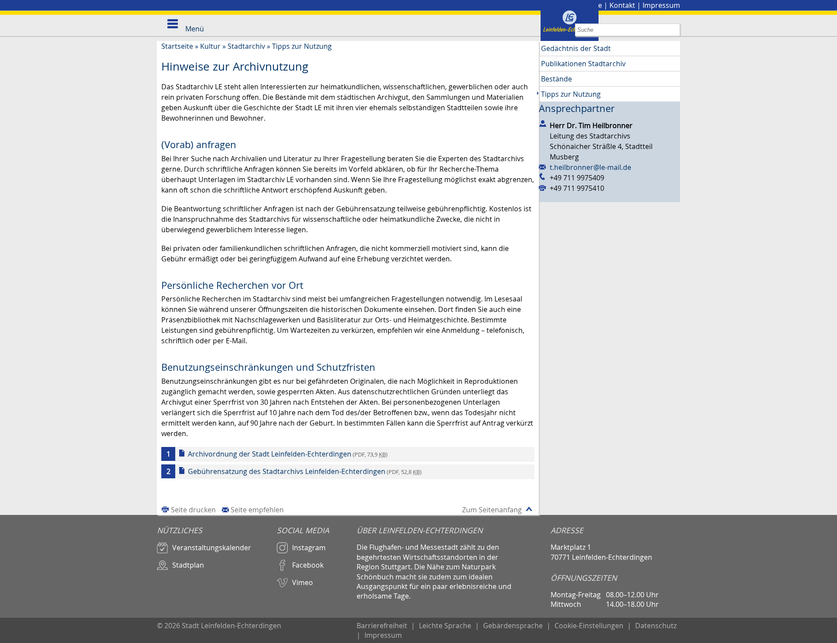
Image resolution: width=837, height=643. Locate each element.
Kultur (210, 46)
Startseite (177, 46)
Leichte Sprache (445, 625)
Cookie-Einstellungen (589, 625)
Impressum (661, 5)
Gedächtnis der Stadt (576, 48)
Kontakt (622, 5)
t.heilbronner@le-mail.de (590, 167)
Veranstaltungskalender (211, 547)
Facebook (307, 565)
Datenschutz (656, 625)
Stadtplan (188, 565)
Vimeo (302, 582)
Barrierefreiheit (382, 625)
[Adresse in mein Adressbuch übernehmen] (544, 123)
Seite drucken (193, 509)
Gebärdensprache (513, 625)
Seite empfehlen (257, 509)
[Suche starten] (674, 30)
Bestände (556, 79)
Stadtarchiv (246, 46)
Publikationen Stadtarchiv (583, 63)
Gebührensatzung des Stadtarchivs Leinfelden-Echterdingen (305, 471)
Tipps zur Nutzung (302, 46)
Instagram (309, 547)
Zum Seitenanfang (492, 509)
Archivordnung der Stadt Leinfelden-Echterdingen (288, 454)
